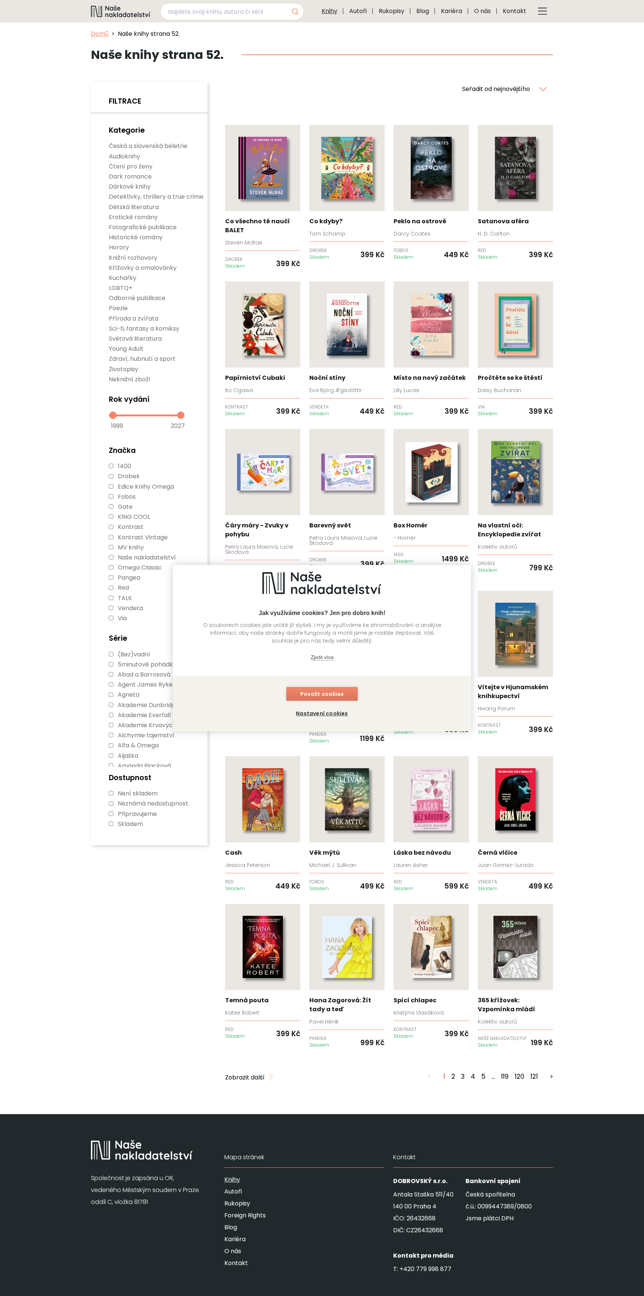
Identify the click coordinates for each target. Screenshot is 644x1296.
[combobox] (232, 11)
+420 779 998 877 (425, 1269)
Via (122, 618)
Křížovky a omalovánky (143, 267)
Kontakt (514, 11)
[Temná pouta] (262, 972)
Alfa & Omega (138, 745)
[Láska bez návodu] (431, 824)
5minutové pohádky (147, 664)
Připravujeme (137, 813)
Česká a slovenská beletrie (148, 145)
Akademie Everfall (144, 715)
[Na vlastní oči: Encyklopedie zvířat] (515, 501)
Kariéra (451, 11)
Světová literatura (135, 338)
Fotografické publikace (143, 227)
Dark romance (130, 176)
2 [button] (453, 1076)
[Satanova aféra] (515, 193)
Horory (119, 247)
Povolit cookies (322, 694)
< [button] (429, 1076)
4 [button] (473, 1076)
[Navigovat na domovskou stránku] (121, 11)
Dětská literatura (134, 207)
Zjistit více (322, 657)
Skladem (130, 823)
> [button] (551, 1076)
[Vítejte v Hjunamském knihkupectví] (515, 663)
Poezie (118, 308)
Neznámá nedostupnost (153, 803)
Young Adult (126, 348)
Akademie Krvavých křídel (156, 725)
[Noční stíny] (347, 349)
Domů (99, 33)
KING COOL (134, 516)
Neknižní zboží (130, 379)
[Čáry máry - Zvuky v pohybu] (262, 504)
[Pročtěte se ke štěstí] (515, 349)
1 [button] (444, 1076)
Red (123, 587)
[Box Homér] (431, 497)
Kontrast (130, 526)
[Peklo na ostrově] (431, 193)
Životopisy (123, 369)
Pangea (129, 577)
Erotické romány (133, 217)
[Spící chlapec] (431, 972)
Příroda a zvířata (133, 318)
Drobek (129, 476)
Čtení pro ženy (130, 166)
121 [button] (534, 1076)
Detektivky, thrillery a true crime (156, 196)
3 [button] (463, 1076)
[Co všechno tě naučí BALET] (262, 197)
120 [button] (519, 1076)
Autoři (358, 11)
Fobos (127, 496)
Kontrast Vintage (143, 537)
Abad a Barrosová (144, 674)
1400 (124, 466)
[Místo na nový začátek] (431, 349)
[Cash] (262, 824)
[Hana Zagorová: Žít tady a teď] (347, 976)
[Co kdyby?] (347, 193)
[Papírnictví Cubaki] (262, 349)
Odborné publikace (137, 298)
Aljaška (128, 755)
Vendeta (130, 608)
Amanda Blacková (144, 765)
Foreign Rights (245, 1215)
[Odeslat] (294, 11)
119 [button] (505, 1076)
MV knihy (131, 547)
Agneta (128, 694)
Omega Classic (140, 567)
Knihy (329, 11)
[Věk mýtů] (347, 824)
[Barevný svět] (347, 499)
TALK (125, 598)
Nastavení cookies (322, 713)
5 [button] (483, 1076)
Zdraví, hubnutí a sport (142, 358)
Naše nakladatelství (147, 557)
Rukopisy (391, 11)
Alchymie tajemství (146, 735)
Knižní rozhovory (133, 257)
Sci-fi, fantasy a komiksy (144, 328)
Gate (125, 506)
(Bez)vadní (134, 654)
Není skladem (138, 793)
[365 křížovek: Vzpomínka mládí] (515, 976)
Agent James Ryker (146, 684)
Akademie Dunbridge (148, 705)
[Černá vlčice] (515, 824)
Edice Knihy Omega (146, 486)
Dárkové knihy (130, 186)
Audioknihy (124, 156)
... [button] (493, 1076)
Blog (422, 11)
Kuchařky (122, 277)
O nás (482, 11)
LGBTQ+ (120, 287)
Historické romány (135, 237)
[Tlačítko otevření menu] (542, 11)
